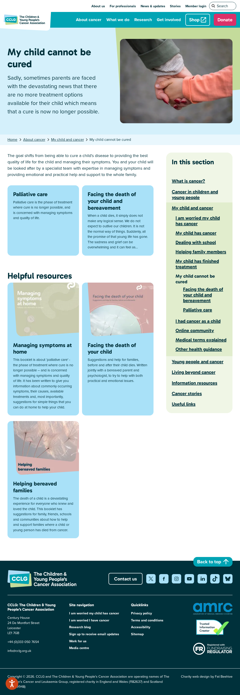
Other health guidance (199, 349)
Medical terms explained (201, 340)
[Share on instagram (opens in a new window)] (176, 578)
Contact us (125, 579)
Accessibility (140, 627)
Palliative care (197, 310)
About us (98, 6)
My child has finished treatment (197, 263)
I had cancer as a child (198, 321)
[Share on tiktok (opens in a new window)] (215, 578)
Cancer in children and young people (195, 194)
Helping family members (201, 251)
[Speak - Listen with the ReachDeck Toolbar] (12, 683)
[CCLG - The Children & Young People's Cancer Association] (27, 20)
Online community (195, 330)
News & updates (153, 6)
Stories (175, 6)
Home (12, 139)
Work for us (77, 641)
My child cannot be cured (195, 278)
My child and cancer (67, 139)
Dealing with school (196, 242)
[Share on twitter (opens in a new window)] (151, 578)
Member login (195, 6)
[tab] (15, 139)
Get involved (169, 20)
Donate (225, 19)
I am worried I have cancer (89, 620)
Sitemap (137, 634)
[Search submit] (213, 6)
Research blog (80, 627)
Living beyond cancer (193, 372)
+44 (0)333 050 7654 (23, 641)
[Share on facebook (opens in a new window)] (164, 578)
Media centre (79, 648)
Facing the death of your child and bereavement (203, 294)
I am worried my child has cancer (198, 220)
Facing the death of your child (112, 348)
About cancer (88, 20)
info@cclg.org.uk (19, 650)
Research (143, 20)
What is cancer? (188, 181)
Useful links (183, 404)
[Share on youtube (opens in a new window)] (189, 578)
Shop (194, 19)
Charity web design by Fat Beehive (206, 676)
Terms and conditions (147, 620)
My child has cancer (196, 233)
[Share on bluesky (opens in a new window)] (227, 578)
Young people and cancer (197, 361)
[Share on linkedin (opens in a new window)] (202, 578)
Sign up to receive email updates (94, 634)
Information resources (194, 383)
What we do (117, 20)
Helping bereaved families (35, 487)
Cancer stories (187, 393)
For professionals (123, 6)
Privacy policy (141, 613)
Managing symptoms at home (42, 348)
